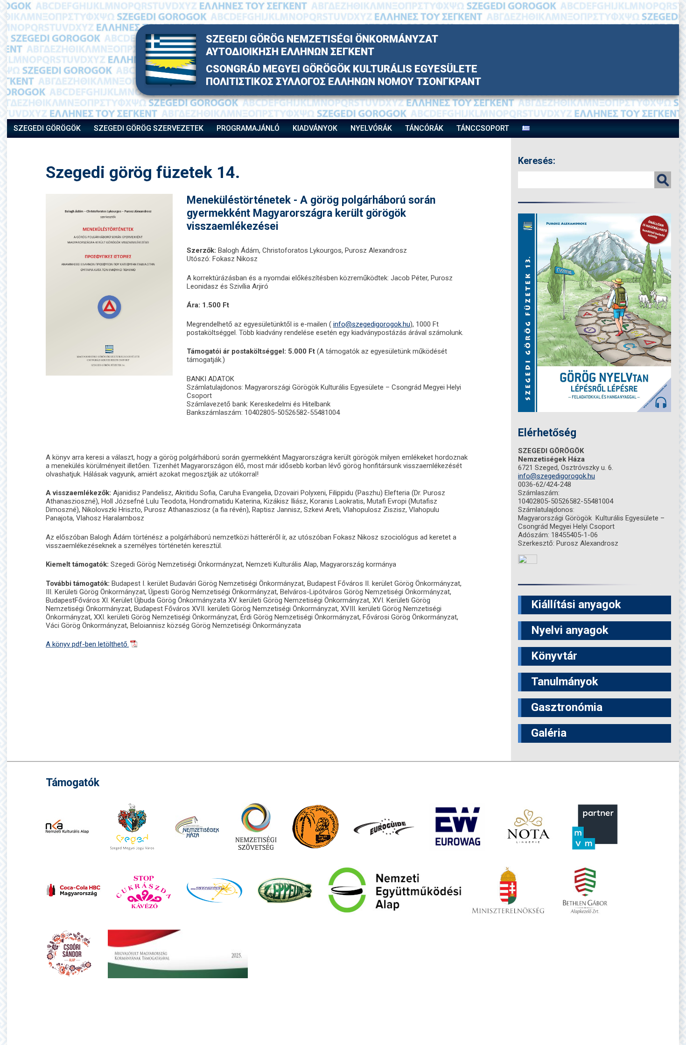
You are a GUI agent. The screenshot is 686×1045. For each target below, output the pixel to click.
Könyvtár (554, 655)
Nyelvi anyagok (570, 630)
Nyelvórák (371, 128)
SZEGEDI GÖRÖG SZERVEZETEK (148, 128)
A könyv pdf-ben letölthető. (87, 644)
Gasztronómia (566, 707)
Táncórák (424, 128)
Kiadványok (315, 128)
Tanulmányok (564, 681)
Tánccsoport (482, 128)
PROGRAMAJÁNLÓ (248, 128)
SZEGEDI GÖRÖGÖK (47, 128)
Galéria (549, 732)
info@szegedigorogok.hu (371, 324)
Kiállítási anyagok (576, 604)
